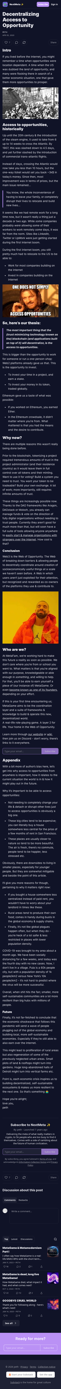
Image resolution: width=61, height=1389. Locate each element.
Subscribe (43, 4)
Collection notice (46, 1366)
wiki (49, 734)
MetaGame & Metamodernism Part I (22, 1249)
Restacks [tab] (23, 1200)
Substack (15, 1382)
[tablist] (16, 1200)
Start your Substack (22, 1374)
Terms (33, 1366)
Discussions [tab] (26, 1239)
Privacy (24, 1366)
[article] (30, 1257)
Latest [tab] (14, 1239)
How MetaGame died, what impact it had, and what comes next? (22, 1284)
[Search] (55, 1239)
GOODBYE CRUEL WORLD (19, 1300)
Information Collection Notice (32, 1162)
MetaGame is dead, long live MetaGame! (21, 1276)
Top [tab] (6, 1239)
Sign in (54, 4)
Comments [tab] (9, 1200)
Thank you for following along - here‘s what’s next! (23, 1306)
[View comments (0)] (16, 42)
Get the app (46, 1374)
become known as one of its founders (33, 689)
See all (9, 1323)
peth (5, 32)
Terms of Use (46, 1159)
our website (35, 734)
